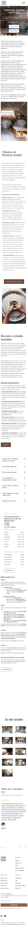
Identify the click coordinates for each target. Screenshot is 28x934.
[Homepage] (3, 3)
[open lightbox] (7, 729)
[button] (20, 847)
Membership (14, 31)
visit (10, 96)
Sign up (5, 445)
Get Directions (7, 669)
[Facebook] (5, 916)
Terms (2, 920)
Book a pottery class (14, 281)
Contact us (9, 570)
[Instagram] (1, 916)
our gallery (12, 94)
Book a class (14, 26)
